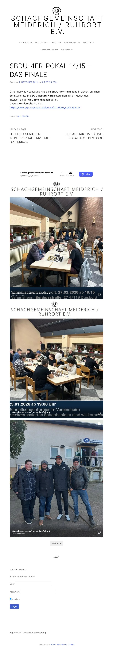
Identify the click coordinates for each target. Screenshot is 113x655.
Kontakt (56, 43)
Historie (65, 49)
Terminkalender (49, 49)
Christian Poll (49, 82)
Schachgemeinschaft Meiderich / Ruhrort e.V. (58, 25)
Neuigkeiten (25, 43)
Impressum (15, 632)
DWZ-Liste (88, 43)
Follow (88, 174)
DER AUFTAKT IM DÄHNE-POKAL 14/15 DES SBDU (84, 134)
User (12, 583)
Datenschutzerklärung (34, 632)
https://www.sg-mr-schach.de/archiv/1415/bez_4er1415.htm (45, 107)
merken (15, 599)
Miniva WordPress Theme (62, 645)
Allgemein (23, 116)
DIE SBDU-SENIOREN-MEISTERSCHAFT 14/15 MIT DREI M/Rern (30, 136)
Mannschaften (72, 43)
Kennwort (15, 591)
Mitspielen (41, 43)
